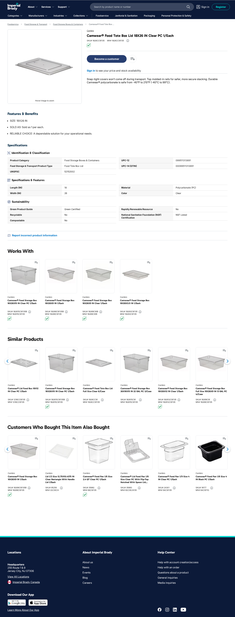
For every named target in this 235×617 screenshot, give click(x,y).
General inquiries (168, 577)
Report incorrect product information (34, 235)
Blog (85, 577)
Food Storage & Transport (35, 24)
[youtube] (183, 610)
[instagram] (167, 610)
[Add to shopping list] (36, 262)
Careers (87, 582)
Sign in (91, 70)
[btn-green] (89, 45)
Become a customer (106, 59)
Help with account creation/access (178, 562)
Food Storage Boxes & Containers (68, 24)
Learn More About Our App (23, 610)
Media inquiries (167, 582)
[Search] (188, 6)
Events (86, 572)
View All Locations (18, 576)
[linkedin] (175, 610)
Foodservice (13, 24)
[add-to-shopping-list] (133, 59)
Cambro (90, 30)
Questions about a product (173, 572)
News (85, 567)
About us (87, 562)
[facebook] (159, 610)
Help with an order (168, 567)
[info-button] (127, 40)
